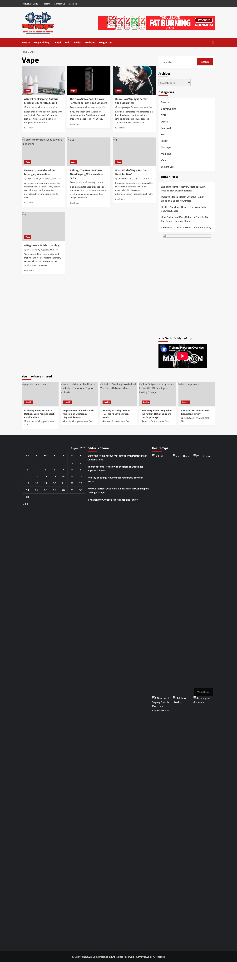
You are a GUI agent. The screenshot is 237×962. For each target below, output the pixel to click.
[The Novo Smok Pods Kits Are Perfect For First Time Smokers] (88, 80)
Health (77, 42)
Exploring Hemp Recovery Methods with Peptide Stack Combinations (183, 188)
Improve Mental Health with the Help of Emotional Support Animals (182, 198)
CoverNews (142, 956)
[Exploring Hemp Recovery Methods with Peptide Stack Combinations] (40, 394)
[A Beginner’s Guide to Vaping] (43, 226)
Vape (28, 90)
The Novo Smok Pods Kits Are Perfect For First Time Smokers (88, 101)
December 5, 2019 (140, 107)
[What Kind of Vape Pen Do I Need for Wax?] (134, 151)
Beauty (26, 42)
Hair (67, 42)
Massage (166, 147)
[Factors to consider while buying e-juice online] (43, 151)
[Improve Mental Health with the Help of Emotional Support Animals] (79, 394)
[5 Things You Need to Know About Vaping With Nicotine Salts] (88, 151)
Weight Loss (106, 42)
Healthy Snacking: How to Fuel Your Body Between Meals (183, 208)
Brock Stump (32, 107)
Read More (29, 128)
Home (47, 3)
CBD (163, 115)
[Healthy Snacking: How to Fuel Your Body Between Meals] (118, 394)
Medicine (90, 42)
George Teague (124, 107)
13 (54, 476)
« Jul (25, 504)
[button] (213, 42)
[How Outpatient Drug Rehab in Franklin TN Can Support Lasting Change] (157, 394)
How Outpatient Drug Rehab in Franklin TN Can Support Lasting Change (184, 219)
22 (71, 483)
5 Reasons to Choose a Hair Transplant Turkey (186, 227)
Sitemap (73, 3)
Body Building (41, 42)
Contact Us (59, 3)
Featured (166, 128)
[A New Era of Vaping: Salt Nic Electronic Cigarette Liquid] (43, 80)
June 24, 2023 (46, 107)
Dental (57, 42)
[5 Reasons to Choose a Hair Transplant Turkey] (196, 394)
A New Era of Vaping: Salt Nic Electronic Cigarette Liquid (41, 101)
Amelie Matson (78, 107)
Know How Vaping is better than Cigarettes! (131, 101)
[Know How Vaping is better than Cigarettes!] (134, 80)
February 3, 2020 (94, 107)
